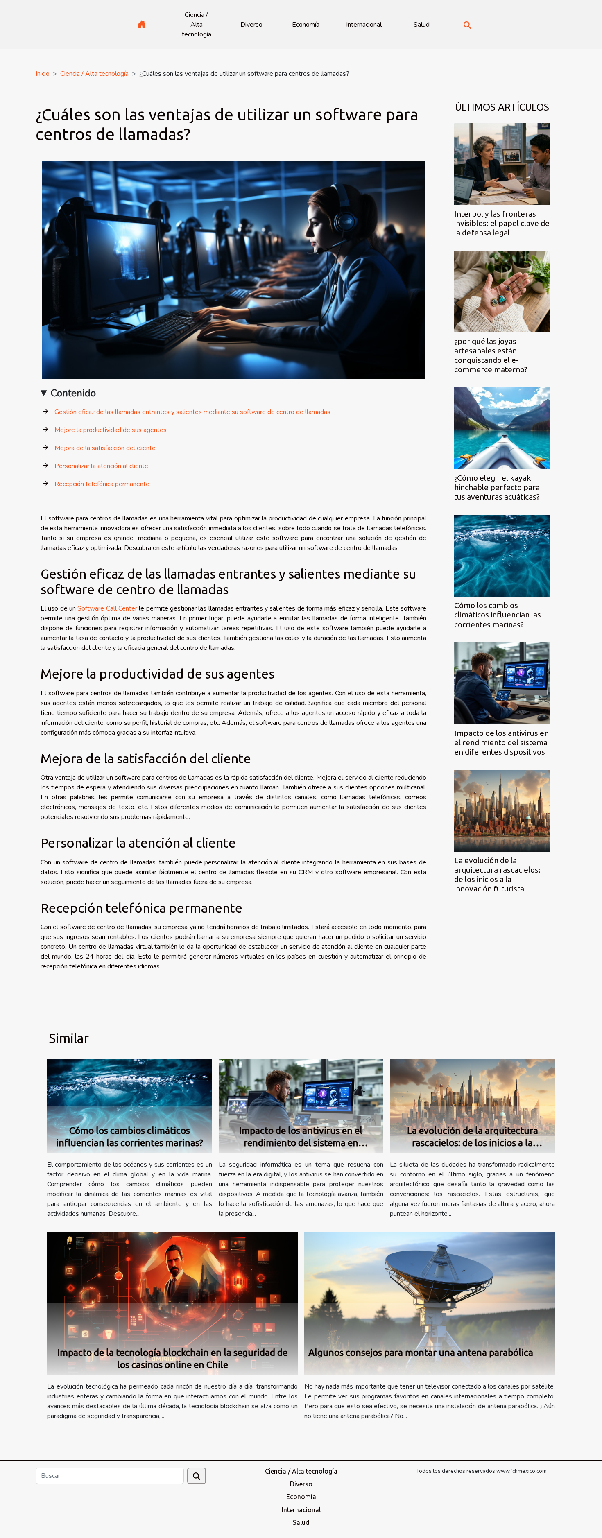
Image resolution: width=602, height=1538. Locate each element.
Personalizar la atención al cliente (101, 465)
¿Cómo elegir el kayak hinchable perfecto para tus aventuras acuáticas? (497, 487)
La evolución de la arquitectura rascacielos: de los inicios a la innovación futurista (497, 874)
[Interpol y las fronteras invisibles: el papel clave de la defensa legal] (502, 163)
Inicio (43, 73)
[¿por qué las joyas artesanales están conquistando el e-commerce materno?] (502, 291)
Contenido (73, 393)
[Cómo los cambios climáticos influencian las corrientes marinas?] (502, 555)
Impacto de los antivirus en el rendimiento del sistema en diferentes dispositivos (501, 742)
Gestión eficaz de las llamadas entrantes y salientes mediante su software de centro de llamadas (192, 411)
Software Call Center (107, 608)
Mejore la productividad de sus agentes (110, 429)
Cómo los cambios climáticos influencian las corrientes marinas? (497, 615)
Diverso (251, 24)
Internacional (364, 24)
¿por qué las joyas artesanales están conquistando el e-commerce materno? (490, 355)
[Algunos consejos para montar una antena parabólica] (429, 1302)
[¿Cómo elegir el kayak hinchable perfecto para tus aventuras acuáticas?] (502, 427)
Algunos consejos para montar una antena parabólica (420, 1352)
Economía (305, 24)
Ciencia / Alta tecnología (196, 24)
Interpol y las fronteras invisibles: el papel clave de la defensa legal (502, 223)
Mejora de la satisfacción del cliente (105, 447)
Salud (422, 24)
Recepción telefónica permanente (101, 484)
